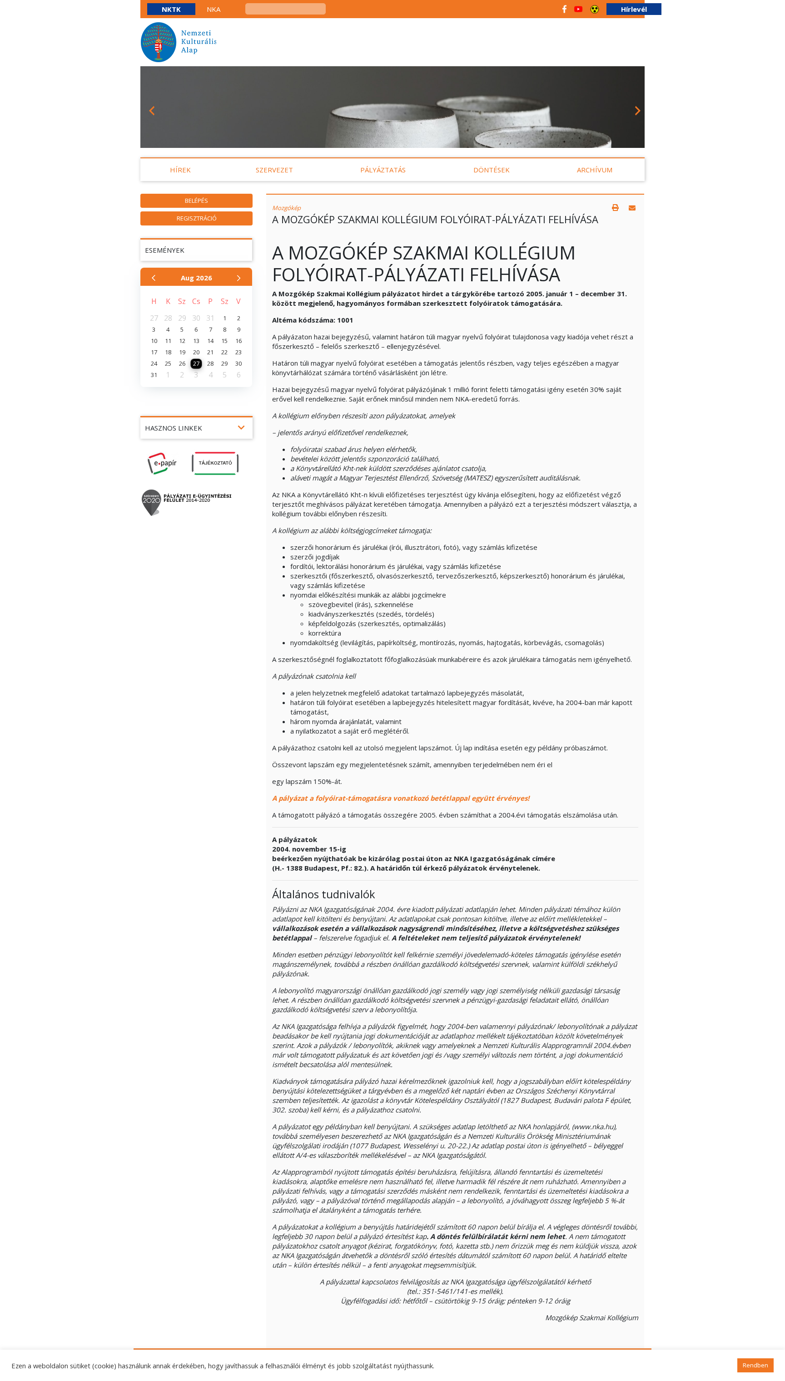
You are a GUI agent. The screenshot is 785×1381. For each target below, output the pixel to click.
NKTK (171, 9)
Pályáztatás (383, 169)
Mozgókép (286, 208)
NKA (213, 9)
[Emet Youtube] (578, 9)
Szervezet (274, 169)
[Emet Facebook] (564, 9)
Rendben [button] (755, 1365)
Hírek (180, 169)
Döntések (491, 169)
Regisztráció (197, 218)
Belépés (196, 200)
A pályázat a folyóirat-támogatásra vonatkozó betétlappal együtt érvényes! (400, 798)
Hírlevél (634, 9)
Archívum (594, 169)
